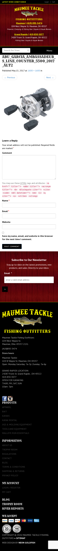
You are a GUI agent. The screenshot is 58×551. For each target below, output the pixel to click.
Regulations (9, 453)
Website (6, 222)
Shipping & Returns (13, 471)
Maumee (20, 23)
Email (5, 211)
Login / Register (11, 487)
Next (50, 77)
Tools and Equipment (14, 428)
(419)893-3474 (9, 348)
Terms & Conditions (13, 466)
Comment (7, 152)
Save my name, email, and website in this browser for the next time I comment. (27, 238)
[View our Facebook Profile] (4, 398)
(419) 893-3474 (34, 23)
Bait (4, 411)
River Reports (13, 508)
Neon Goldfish (27, 542)
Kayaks (6, 415)
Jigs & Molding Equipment (17, 424)
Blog (5, 462)
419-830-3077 (36, 34)
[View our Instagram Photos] (10, 398)
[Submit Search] (28, 50)
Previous (9, 77)
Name (6, 200)
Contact (7, 458)
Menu (49, 50)
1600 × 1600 (34, 70)
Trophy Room (9, 449)
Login (47, 2)
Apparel (6, 407)
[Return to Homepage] (28, 13)
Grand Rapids (21, 34)
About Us (7, 445)
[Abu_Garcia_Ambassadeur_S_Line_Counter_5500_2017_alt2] (29, 109)
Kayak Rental (9, 420)
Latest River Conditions (13, 2)
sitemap (20, 538)
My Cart (6, 492)
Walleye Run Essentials (15, 433)
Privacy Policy (10, 475)
